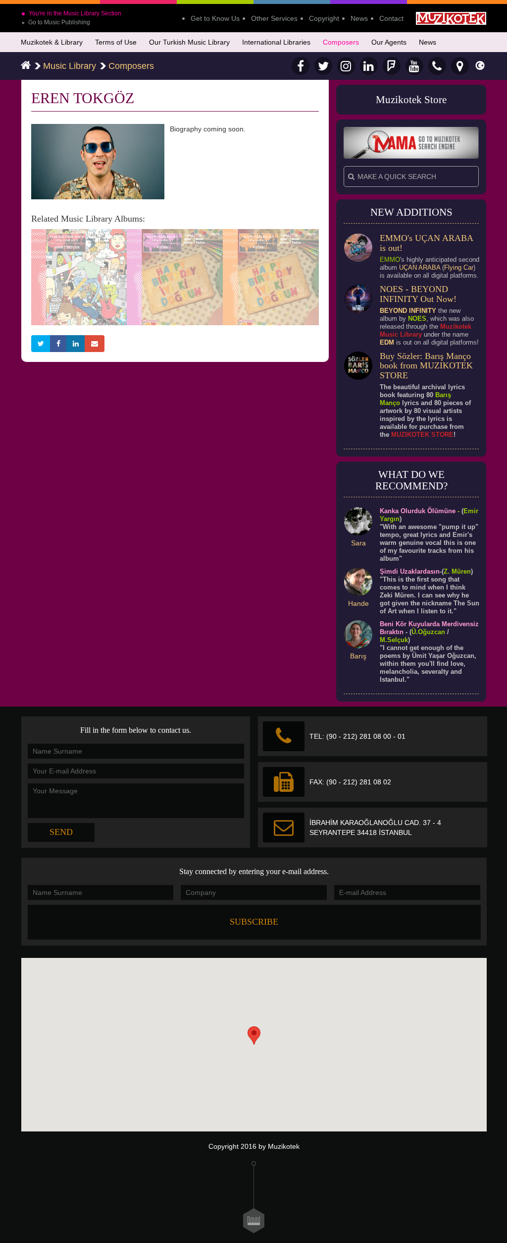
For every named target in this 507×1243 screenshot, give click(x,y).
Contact (391, 18)
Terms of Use (116, 42)
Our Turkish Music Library (189, 42)
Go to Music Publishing (55, 22)
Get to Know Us (215, 18)
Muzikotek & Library (52, 42)
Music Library (69, 66)
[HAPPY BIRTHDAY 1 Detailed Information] (271, 276)
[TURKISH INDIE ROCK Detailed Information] (79, 276)
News (359, 18)
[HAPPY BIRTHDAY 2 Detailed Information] (175, 276)
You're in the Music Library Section (75, 13)
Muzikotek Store (411, 100)
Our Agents (388, 42)
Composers (341, 42)
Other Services (274, 18)
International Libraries (276, 42)
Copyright (324, 18)
